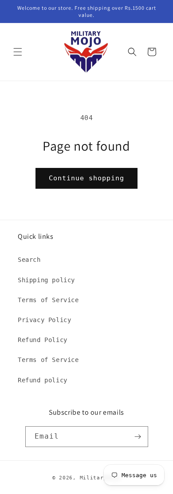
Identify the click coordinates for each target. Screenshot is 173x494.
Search (29, 259)
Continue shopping (86, 178)
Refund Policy (42, 339)
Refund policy (42, 380)
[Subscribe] (138, 436)
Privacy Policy (44, 319)
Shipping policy (46, 280)
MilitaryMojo (100, 478)
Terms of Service (48, 299)
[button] (18, 52)
